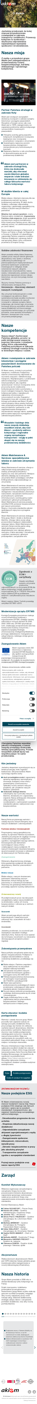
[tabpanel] (18, 1337)
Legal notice (20, 1396)
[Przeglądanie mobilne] (33, 5)
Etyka (7, 1073)
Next (35, 1347)
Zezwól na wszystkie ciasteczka (18, 724)
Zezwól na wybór (18, 730)
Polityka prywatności (29, 1396)
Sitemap (13, 1396)
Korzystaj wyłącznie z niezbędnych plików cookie (19, 736)
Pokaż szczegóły (25, 718)
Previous (2, 1347)
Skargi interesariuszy (30, 1400)
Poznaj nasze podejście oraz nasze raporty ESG (15, 1164)
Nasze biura (32, 1398)
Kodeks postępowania (22, 1073)
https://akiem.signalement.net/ (19, 1058)
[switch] (32, 699)
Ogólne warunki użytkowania (20, 1398)
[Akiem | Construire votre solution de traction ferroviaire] (8, 4)
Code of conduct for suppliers (18, 1078)
